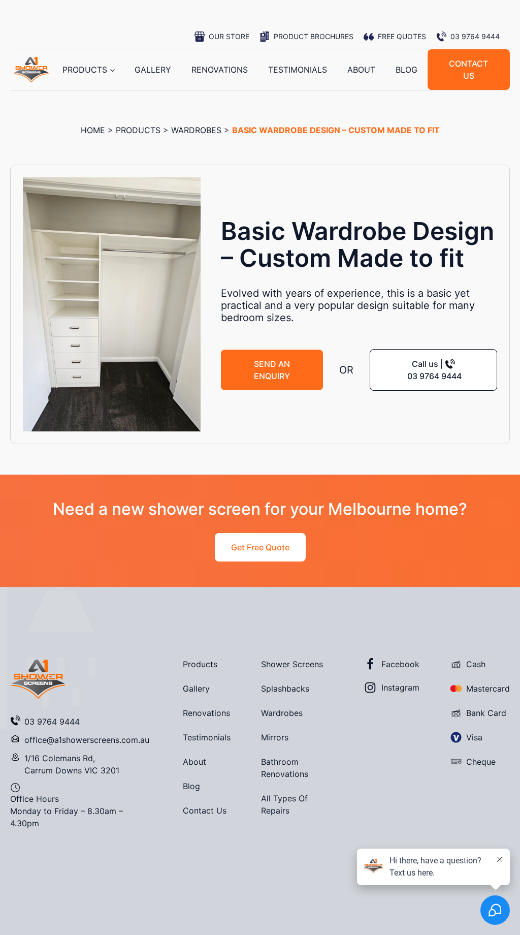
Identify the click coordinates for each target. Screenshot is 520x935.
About (361, 70)
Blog (406, 70)
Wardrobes (196, 130)
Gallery (153, 70)
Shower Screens (292, 664)
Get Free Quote (260, 547)
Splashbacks (285, 688)
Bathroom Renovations (284, 768)
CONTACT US (468, 69)
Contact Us (204, 810)
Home (93, 130)
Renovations (219, 70)
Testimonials (297, 70)
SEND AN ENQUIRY (272, 370)
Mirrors (274, 737)
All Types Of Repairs (284, 804)
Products (84, 70)
